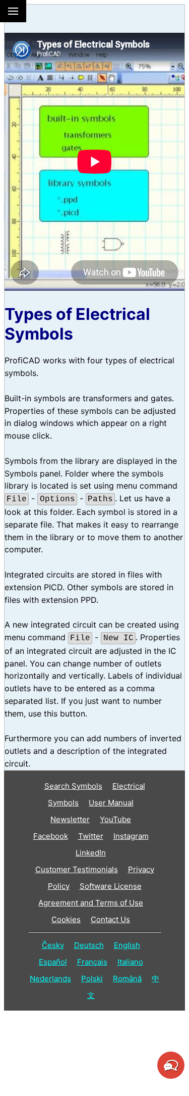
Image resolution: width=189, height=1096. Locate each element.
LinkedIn (91, 852)
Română (127, 978)
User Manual (111, 802)
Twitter (90, 836)
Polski (92, 978)
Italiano (130, 962)
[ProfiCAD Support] (171, 1077)
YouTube (115, 819)
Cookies (66, 919)
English (127, 945)
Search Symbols (73, 786)
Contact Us (110, 919)
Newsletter (70, 819)
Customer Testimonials (76, 869)
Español (53, 962)
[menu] (13, 11)
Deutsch (89, 945)
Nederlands (50, 978)
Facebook (50, 836)
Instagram (131, 836)
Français (92, 962)
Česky (53, 945)
